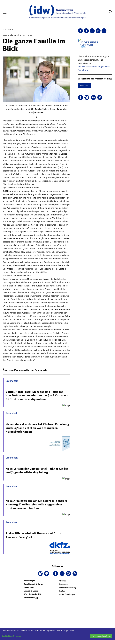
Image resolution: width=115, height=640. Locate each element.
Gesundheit (29, 587)
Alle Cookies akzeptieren (101, 636)
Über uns (62, 581)
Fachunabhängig (31, 597)
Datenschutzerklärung (67, 587)
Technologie (29, 580)
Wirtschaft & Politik (32, 594)
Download (39, 112)
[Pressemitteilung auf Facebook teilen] (80, 97)
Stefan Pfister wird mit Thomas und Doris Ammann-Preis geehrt (33, 535)
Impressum (63, 584)
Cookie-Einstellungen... (11, 636)
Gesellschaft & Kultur (33, 584)
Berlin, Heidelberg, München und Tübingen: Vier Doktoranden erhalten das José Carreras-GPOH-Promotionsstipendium (37, 395)
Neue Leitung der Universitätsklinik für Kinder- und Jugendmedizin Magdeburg (37, 470)
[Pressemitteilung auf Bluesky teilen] (86, 97)
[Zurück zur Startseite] (57, 12)
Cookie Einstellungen (67, 594)
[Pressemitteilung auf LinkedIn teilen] (93, 97)
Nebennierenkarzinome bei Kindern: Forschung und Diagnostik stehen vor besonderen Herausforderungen (37, 428)
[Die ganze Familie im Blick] (86, 30)
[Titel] (80, 30)
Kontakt (62, 591)
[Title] (92, 30)
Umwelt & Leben (31, 591)
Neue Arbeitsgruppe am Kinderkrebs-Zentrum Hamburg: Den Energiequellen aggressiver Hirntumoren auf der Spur (36, 504)
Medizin (84, 85)
